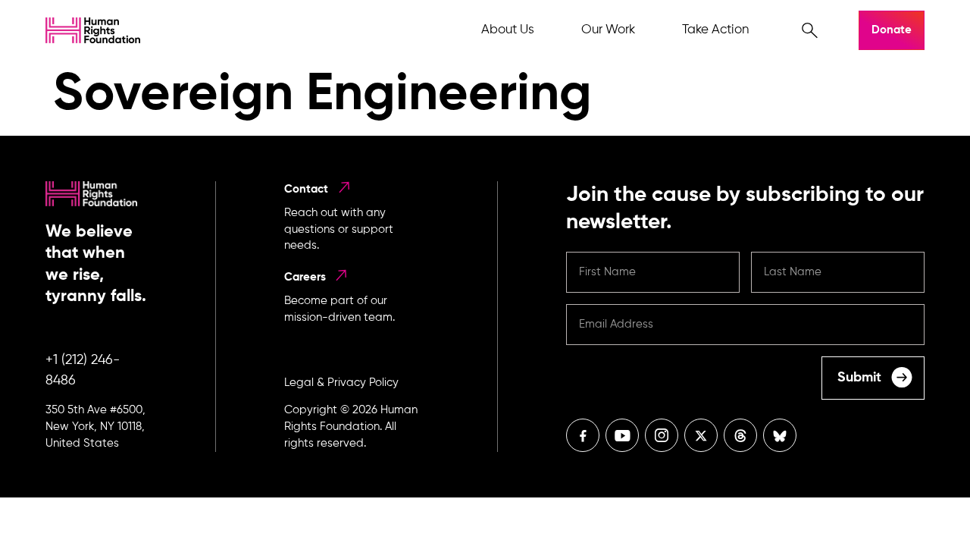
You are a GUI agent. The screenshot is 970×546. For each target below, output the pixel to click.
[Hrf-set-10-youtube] (622, 435)
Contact (306, 189)
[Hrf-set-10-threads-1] (740, 435)
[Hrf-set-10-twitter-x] (701, 435)
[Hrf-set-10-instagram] (661, 435)
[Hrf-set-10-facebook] (582, 435)
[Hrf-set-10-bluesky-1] (779, 435)
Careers (305, 277)
